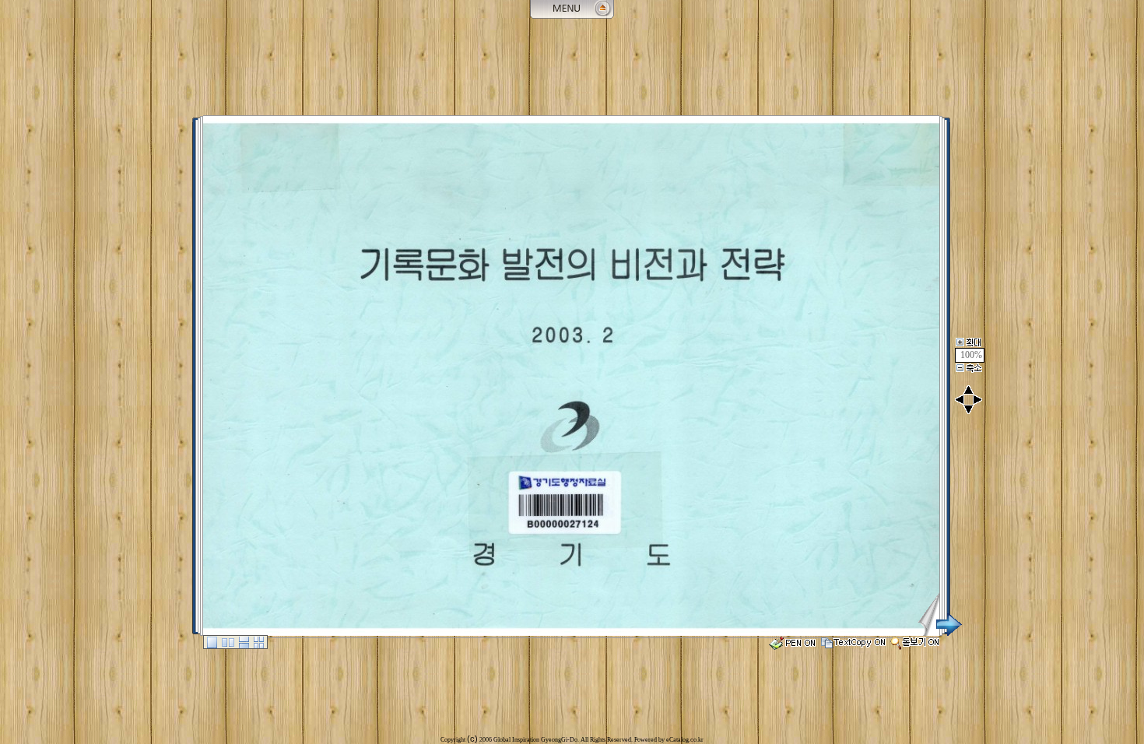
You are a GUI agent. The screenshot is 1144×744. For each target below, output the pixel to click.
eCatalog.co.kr (685, 739)
